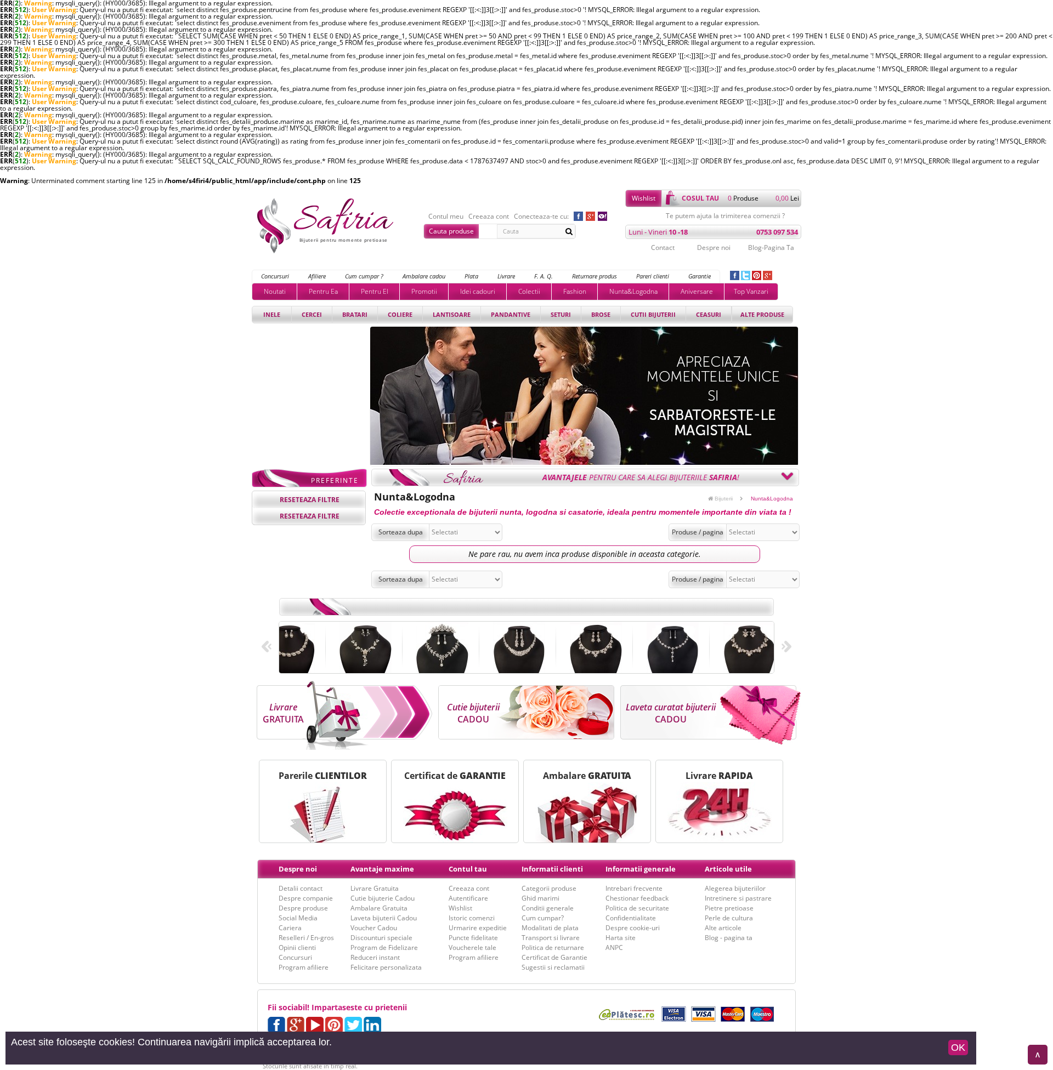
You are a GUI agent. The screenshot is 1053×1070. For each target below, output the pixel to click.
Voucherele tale (472, 947)
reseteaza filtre (309, 499)
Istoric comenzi (472, 918)
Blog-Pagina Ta (771, 247)
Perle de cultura (729, 918)
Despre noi (714, 247)
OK (958, 1047)
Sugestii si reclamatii (553, 967)
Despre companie (306, 898)
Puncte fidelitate (473, 937)
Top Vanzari (751, 291)
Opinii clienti (297, 947)
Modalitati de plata (550, 927)
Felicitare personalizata (386, 967)
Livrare (506, 276)
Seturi (561, 314)
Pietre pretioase (729, 908)
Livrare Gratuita (374, 888)
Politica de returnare (553, 947)
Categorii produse (549, 888)
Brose (600, 314)
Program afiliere (304, 967)
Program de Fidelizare (384, 947)
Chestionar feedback (637, 898)
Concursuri (275, 276)
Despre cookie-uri (632, 927)
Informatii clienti (552, 869)
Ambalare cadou (424, 276)
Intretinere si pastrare (738, 898)
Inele (271, 314)
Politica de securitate (637, 908)
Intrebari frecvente (634, 888)
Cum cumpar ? (364, 276)
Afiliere (317, 276)
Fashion (574, 291)
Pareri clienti (652, 276)
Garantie (699, 276)
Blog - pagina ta (728, 937)
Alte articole (723, 927)
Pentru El (374, 291)
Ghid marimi (540, 898)
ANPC (614, 947)
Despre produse (303, 908)
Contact (663, 247)
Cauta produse (451, 231)
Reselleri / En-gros (306, 937)
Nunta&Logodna (633, 291)
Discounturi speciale (381, 937)
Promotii (424, 291)
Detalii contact (300, 888)
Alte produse (762, 314)
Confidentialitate (630, 918)
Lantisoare (452, 314)
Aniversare (697, 291)
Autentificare (468, 898)
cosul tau (700, 198)
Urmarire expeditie (478, 927)
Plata (471, 276)
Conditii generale (548, 908)
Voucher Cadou (373, 927)
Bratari (354, 314)
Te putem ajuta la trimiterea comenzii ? (725, 216)
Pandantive (510, 314)
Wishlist (643, 198)
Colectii (529, 291)
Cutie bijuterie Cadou (382, 898)
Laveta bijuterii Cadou (383, 918)
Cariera (290, 927)
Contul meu (445, 216)
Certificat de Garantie (554, 957)
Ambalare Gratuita (378, 908)
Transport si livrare (551, 937)
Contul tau (468, 869)
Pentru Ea (323, 291)
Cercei (312, 314)
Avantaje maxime (382, 869)
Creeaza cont (488, 216)
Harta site (620, 937)
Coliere (400, 314)
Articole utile (728, 869)
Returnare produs (594, 276)
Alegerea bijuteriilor (735, 888)
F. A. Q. (543, 276)
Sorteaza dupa (400, 532)
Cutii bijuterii (653, 314)
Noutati (275, 291)
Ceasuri (708, 314)
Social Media (298, 918)
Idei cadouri (477, 291)
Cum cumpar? (543, 918)
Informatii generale (640, 869)
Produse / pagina (697, 532)
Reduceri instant (375, 957)
